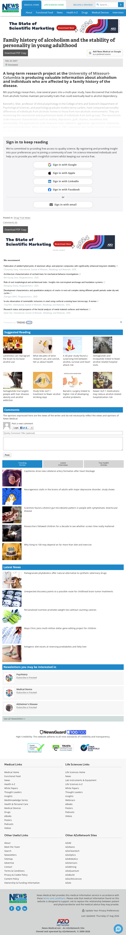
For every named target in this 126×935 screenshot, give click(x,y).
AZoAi (68, 882)
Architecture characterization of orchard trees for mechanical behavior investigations (41, 274)
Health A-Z (9, 784)
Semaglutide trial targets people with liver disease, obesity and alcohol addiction (16, 396)
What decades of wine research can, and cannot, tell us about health (46, 358)
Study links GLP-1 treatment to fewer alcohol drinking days (46, 394)
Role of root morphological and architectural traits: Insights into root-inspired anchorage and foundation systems (53, 282)
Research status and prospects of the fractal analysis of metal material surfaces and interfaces (46, 309)
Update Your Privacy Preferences (102, 910)
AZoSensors (71, 862)
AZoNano (70, 846)
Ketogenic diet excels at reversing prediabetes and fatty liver (55, 646)
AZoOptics (70, 854)
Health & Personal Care (16, 804)
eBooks (8, 816)
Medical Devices (12, 808)
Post (7, 454)
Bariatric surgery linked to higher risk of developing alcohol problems (76, 394)
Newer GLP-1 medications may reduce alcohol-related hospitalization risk (107, 394)
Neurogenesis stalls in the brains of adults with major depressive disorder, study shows (69, 489)
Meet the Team (12, 846)
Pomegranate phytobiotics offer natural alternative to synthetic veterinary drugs (65, 573)
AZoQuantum (72, 870)
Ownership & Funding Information (22, 882)
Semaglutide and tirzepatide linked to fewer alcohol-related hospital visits (106, 360)
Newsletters (10, 854)
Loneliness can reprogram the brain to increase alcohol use (16, 358)
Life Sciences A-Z (74, 784)
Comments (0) (10, 222)
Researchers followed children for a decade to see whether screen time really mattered (69, 526)
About (7, 842)
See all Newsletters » (14, 718)
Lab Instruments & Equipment (80, 780)
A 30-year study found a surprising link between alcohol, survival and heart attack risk (76, 360)
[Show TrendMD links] (121, 322)
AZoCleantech (72, 850)
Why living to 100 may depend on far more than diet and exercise (58, 544)
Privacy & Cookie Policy (16, 874)
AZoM (68, 842)
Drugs (7, 812)
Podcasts (8, 824)
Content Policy (11, 878)
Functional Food (12, 776)
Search (7, 850)
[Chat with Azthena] (118, 928)
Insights (8, 796)
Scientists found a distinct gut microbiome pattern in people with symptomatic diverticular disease (71, 509)
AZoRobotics (71, 858)
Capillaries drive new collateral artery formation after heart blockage (59, 471)
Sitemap (8, 858)
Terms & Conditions (14, 870)
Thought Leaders (13, 792)
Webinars (70, 800)
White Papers (11, 788)
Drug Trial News (22, 217)
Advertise (9, 862)
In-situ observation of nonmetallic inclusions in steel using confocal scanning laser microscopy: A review (50, 301)
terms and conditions (54, 898)
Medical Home (31, 4)
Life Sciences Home (54, 4)
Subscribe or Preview (26, 677)
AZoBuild (70, 874)
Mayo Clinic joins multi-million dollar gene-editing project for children (60, 628)
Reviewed (13, 64)
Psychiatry (22, 674)
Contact (8, 866)
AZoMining (70, 866)
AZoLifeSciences (73, 878)
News (7, 780)
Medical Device (24, 689)
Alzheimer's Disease (26, 704)
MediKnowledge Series (16, 800)
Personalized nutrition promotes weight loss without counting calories (60, 609)
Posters (8, 820)
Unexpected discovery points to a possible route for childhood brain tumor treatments (68, 591)
